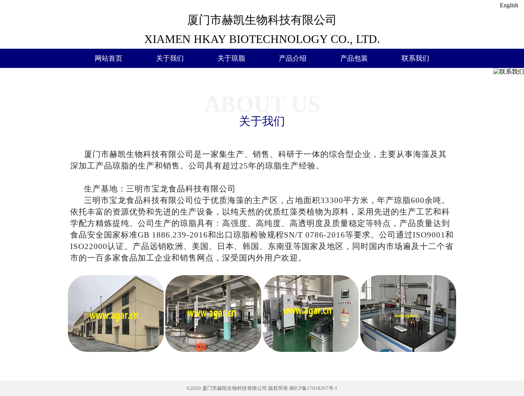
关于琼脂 (231, 58)
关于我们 (170, 58)
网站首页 (108, 58)
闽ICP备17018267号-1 (313, 388)
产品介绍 (292, 58)
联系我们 (415, 58)
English (509, 5)
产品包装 (354, 58)
